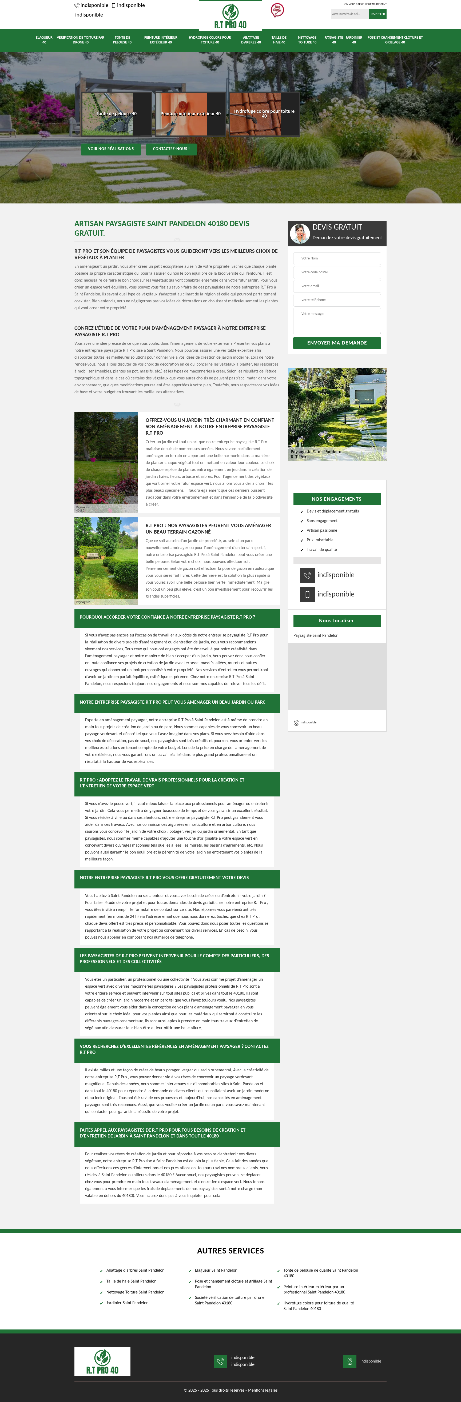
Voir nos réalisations (111, 149)
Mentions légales (262, 1390)
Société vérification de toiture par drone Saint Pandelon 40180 (229, 1300)
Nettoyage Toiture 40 (307, 40)
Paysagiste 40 (334, 40)
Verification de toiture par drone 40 (80, 40)
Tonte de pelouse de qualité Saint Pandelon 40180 (321, 1273)
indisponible (94, 5)
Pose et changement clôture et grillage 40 (395, 40)
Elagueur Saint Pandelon (216, 1270)
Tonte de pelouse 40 (122, 40)
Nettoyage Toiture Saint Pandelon (135, 1292)
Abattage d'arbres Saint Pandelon (135, 1270)
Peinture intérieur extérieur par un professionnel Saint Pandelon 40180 (314, 1290)
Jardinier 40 (354, 40)
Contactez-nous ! (171, 149)
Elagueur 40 (44, 40)
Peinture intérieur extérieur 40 (160, 40)
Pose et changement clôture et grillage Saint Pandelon (233, 1284)
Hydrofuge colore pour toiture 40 (210, 40)
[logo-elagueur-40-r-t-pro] (230, 15)
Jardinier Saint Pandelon (127, 1303)
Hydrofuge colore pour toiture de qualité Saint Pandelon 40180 (319, 1306)
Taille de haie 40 (279, 40)
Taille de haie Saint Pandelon (131, 1281)
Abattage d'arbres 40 (251, 40)
